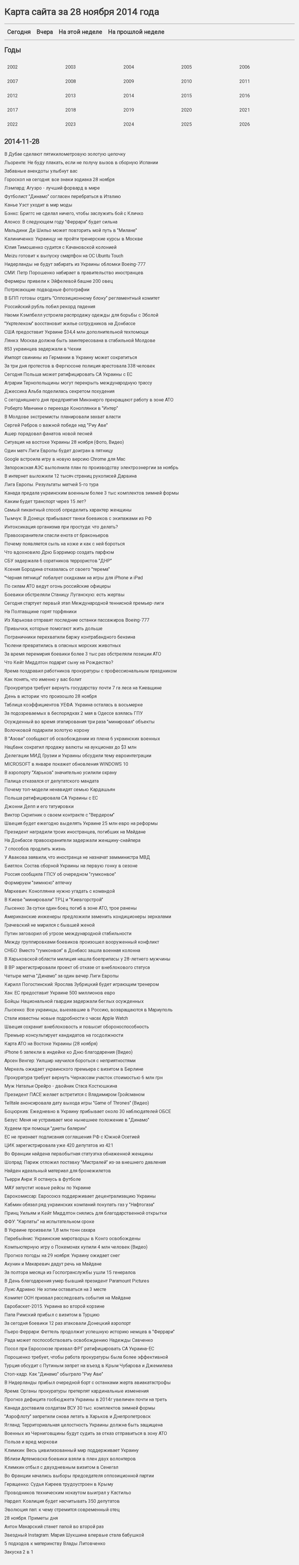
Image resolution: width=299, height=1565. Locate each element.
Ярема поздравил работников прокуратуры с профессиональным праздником (90, 671)
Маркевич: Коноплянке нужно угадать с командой (59, 891)
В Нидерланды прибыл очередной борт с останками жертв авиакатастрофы (87, 1382)
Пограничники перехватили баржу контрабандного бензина (69, 637)
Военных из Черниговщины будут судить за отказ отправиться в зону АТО (85, 1433)
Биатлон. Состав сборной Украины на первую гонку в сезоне (71, 866)
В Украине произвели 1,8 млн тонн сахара (49, 1230)
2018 (70, 110)
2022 (12, 124)
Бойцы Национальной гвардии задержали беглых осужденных (74, 1001)
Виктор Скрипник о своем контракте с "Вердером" (59, 815)
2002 (12, 67)
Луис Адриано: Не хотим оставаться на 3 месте (55, 1289)
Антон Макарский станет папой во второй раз (54, 1526)
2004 (129, 67)
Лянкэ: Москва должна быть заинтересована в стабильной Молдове (79, 340)
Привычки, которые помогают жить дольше (53, 628)
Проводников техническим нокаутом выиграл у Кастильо (67, 1492)
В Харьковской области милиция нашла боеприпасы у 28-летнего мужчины (87, 959)
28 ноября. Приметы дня (31, 1518)
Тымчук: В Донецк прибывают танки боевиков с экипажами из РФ (78, 518)
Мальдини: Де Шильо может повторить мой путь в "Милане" (70, 230)
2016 (244, 95)
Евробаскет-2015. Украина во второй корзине (54, 1306)
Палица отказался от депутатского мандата (51, 781)
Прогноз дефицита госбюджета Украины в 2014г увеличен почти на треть (85, 1399)
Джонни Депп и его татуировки (39, 806)
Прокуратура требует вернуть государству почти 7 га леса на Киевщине (83, 688)
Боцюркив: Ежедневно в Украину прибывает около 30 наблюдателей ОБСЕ (87, 1111)
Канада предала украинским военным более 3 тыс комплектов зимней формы (91, 493)
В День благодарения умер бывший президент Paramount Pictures (76, 1281)
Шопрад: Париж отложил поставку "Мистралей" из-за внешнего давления (85, 1162)
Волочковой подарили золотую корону (46, 730)
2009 (129, 81)
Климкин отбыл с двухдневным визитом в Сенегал (61, 1467)
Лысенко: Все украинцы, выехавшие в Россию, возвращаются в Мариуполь (88, 1010)
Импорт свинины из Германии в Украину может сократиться (70, 357)
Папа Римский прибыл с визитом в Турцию (52, 1315)
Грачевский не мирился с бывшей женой (49, 925)
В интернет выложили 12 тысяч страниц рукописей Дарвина (70, 476)
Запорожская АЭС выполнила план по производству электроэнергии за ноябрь (91, 467)
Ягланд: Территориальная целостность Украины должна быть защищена (83, 1425)
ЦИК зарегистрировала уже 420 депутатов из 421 (58, 1145)
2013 (70, 95)
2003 (70, 67)
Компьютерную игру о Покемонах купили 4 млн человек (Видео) (75, 1247)
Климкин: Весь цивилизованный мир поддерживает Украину (71, 1450)
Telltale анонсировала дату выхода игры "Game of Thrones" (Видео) (76, 1103)
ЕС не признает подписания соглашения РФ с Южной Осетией (72, 1137)
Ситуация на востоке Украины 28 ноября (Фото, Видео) (64, 442)
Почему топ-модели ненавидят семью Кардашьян (59, 789)
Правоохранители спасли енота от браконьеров (56, 535)
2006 (244, 67)
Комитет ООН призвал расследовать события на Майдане (67, 1298)
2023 (70, 124)
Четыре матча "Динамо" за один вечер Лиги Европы (61, 976)
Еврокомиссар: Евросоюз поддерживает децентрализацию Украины (80, 1196)
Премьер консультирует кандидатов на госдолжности (63, 1035)
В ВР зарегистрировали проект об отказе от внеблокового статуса (77, 967)
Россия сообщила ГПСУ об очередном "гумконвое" (60, 874)
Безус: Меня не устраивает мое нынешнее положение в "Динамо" (76, 1120)
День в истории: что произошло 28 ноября (50, 696)
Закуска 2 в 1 (18, 1552)
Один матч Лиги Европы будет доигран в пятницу (58, 450)
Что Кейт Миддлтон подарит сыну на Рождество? (58, 662)
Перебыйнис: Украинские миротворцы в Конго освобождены (72, 1238)
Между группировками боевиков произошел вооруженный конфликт (81, 942)
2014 (129, 95)
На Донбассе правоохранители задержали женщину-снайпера (72, 840)
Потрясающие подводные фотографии (46, 289)
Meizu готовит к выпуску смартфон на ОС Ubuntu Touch (63, 256)
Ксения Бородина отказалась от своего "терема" (57, 569)
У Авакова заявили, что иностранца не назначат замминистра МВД (77, 857)
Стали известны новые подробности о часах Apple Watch (66, 1018)
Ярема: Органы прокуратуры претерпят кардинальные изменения (76, 1391)
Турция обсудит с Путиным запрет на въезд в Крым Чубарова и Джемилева (88, 1365)
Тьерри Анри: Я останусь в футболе (42, 1179)
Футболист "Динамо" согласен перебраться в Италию (62, 196)
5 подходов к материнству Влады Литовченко (54, 1543)
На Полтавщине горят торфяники (40, 611)
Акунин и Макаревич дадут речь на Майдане (53, 1264)
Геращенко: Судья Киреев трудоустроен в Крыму (58, 1484)
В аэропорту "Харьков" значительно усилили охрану (60, 772)
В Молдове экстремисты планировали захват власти (62, 417)
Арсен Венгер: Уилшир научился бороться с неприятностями (69, 1060)
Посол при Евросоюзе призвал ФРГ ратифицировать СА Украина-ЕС (79, 1348)
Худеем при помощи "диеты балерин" (45, 1128)
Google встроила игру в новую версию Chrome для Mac (64, 459)
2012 (12, 95)
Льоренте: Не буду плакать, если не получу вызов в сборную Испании (81, 162)
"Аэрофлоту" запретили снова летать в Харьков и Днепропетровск (77, 1416)
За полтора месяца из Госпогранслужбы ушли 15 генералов (70, 1272)
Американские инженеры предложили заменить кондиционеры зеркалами (87, 916)
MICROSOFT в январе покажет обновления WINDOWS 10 (66, 764)
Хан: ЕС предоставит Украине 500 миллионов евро (59, 993)
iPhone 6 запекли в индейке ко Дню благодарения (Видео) (68, 1052)
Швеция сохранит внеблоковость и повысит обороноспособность (76, 1027)
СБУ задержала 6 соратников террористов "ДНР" (58, 561)
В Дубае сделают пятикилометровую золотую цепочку (65, 154)
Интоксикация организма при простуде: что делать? (61, 527)
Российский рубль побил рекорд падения (49, 306)
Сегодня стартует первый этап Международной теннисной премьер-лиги (84, 603)
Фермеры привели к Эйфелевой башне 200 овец (58, 281)
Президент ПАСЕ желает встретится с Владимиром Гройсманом (74, 1094)
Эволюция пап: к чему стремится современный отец (62, 1509)
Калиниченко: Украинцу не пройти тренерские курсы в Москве (73, 239)
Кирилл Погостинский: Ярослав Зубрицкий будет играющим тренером (81, 984)
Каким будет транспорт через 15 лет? (45, 501)
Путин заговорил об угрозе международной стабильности (67, 933)
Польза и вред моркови (30, 1442)
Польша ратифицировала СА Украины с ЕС (51, 798)
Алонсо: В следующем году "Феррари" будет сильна (60, 222)
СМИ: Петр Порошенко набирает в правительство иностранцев (73, 272)
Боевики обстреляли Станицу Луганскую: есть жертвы (64, 594)
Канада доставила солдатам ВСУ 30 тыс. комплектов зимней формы (79, 1408)
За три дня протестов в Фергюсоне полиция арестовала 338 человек (79, 366)
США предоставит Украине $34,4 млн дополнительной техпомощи (76, 332)
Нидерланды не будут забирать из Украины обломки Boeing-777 (74, 264)
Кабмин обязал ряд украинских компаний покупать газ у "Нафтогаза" (79, 1204)
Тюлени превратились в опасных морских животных (62, 645)
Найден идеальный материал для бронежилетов (57, 1171)
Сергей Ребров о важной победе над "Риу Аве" (56, 425)
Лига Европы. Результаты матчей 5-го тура (51, 484)
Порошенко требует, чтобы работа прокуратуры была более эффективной (86, 1357)
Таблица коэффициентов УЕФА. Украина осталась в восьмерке (73, 705)
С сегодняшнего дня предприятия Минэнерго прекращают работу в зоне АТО (88, 400)
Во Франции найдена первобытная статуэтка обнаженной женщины (78, 1154)
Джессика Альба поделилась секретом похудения (59, 391)
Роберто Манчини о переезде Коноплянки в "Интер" (61, 408)
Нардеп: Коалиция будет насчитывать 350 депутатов (62, 1501)
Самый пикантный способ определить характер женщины (68, 510)
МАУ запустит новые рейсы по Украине (47, 1187)
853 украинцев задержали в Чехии (42, 349)
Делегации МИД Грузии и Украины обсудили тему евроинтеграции (77, 755)
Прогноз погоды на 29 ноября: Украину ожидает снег (62, 1255)
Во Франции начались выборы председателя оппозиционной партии (79, 1476)
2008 (70, 81)
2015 (186, 95)
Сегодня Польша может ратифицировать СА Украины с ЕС (68, 374)
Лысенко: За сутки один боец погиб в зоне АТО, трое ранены (70, 908)
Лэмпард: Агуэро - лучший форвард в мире (52, 188)
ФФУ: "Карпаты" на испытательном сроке (49, 1221)
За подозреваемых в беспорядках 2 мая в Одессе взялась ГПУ (73, 713)
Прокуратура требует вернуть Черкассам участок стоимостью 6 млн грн (83, 1077)
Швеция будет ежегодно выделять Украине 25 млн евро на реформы (81, 823)
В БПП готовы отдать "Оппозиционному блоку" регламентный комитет (82, 298)
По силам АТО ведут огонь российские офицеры (57, 586)
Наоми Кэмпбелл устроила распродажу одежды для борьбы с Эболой (81, 315)
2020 (186, 110)
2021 (244, 110)
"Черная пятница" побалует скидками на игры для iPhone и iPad (73, 577)
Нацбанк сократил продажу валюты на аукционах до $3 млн (70, 747)
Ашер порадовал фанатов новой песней (48, 433)
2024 (129, 124)
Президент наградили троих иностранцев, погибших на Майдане (75, 832)
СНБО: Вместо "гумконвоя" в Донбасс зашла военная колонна (72, 950)
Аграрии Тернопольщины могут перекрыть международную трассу (78, 383)
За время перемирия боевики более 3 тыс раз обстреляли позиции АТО (82, 654)
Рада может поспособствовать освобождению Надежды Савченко (78, 1340)
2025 (186, 124)
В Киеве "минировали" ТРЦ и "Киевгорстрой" (53, 899)
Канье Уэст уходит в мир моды (38, 205)
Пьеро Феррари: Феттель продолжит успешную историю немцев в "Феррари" (89, 1332)
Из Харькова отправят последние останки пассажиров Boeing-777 (76, 620)
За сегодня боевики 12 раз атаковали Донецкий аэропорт (67, 1323)
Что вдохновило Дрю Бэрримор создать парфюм (59, 552)
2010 (186, 81)
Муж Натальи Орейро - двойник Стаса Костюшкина (60, 1086)
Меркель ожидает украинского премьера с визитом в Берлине (73, 1069)
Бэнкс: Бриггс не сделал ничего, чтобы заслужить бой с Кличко (73, 213)
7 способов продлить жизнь (35, 849)
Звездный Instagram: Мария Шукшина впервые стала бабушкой (74, 1535)
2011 (244, 81)
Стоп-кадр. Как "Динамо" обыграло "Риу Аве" (53, 1374)
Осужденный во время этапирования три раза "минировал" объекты (79, 722)
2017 (12, 110)
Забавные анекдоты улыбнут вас (40, 171)
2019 (129, 110)
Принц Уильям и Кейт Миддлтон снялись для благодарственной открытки (85, 1213)
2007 (12, 81)
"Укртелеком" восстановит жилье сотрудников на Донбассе (69, 323)
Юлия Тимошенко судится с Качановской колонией (60, 247)
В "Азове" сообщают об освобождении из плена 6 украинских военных (82, 738)
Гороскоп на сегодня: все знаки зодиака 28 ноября (59, 179)
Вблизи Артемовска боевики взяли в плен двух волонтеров (70, 1459)
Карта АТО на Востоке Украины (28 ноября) (51, 1043)
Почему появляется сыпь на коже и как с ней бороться (64, 544)
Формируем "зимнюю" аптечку (38, 882)
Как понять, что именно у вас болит (42, 679)
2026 (244, 124)
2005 (186, 67)
